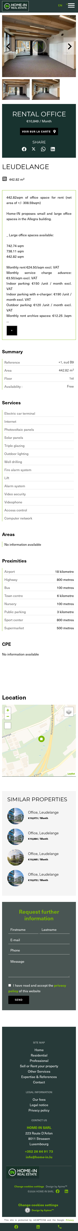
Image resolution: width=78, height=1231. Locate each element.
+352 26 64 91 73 (39, 1151)
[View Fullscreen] (8, 725)
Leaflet (71, 773)
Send (19, 999)
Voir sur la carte (36, 131)
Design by (43, 1210)
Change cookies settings (29, 1186)
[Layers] (68, 711)
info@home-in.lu (39, 1157)
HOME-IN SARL (39, 1127)
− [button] (7, 716)
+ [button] (7, 710)
